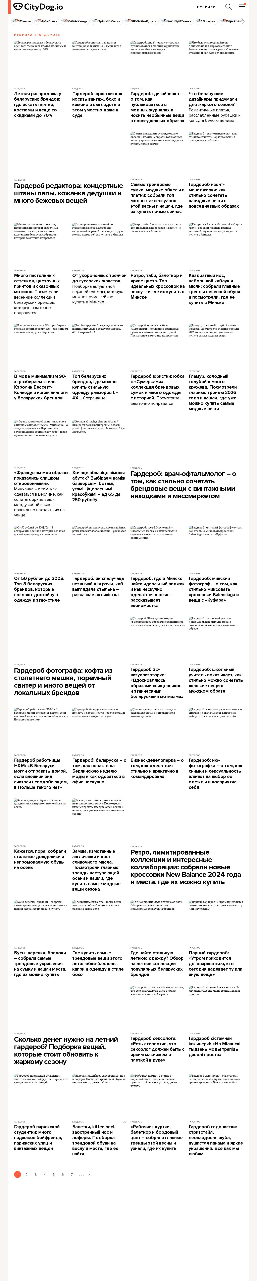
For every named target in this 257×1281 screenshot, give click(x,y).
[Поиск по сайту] (228, 7)
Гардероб (20, 88)
